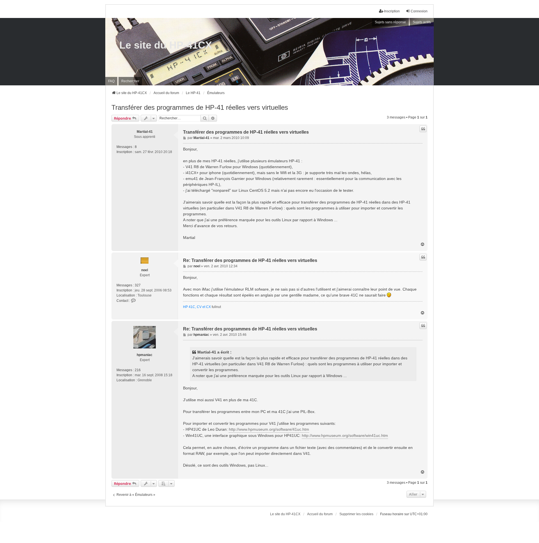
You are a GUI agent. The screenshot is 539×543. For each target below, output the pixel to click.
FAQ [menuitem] (111, 81)
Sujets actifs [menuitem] (422, 22)
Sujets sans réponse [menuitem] (390, 22)
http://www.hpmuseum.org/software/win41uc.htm (345, 435)
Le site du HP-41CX (165, 45)
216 (138, 370)
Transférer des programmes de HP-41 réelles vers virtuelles (199, 107)
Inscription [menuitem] (392, 11)
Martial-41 (145, 132)
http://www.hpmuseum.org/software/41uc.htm (269, 429)
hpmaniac (144, 355)
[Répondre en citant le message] (423, 129)
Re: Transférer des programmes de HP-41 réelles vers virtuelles (250, 260)
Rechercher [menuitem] (130, 81)
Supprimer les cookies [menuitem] (356, 514)
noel (144, 270)
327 (138, 285)
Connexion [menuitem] (419, 11)
